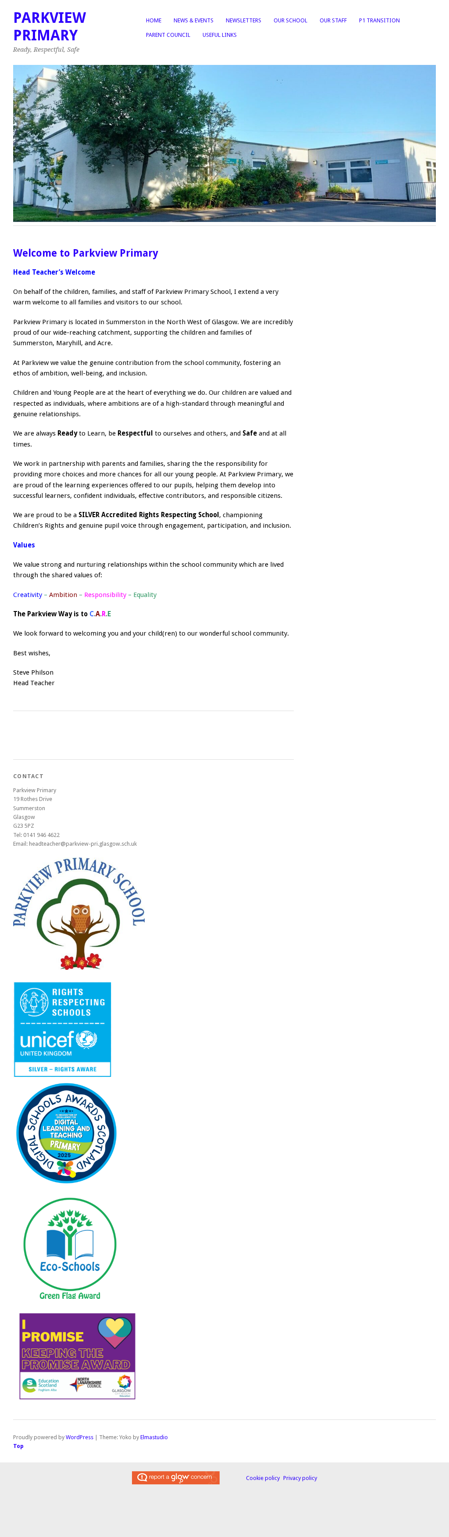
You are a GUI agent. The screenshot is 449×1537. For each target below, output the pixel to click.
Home (153, 20)
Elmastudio (154, 1437)
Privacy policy (300, 1478)
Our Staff (333, 20)
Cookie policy (263, 1478)
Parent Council (168, 35)
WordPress (79, 1437)
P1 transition (379, 20)
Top (18, 1446)
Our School (290, 20)
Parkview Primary (49, 26)
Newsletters (243, 20)
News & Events (194, 20)
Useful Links (220, 35)
